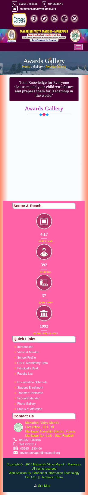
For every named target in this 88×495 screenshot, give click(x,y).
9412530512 (55, 4)
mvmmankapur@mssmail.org (38, 9)
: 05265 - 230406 (29, 440)
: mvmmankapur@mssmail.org (39, 452)
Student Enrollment (30, 387)
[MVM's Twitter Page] (44, 18)
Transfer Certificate (30, 393)
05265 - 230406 (28, 4)
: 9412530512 (26, 444)
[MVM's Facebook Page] (34, 18)
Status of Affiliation (29, 409)
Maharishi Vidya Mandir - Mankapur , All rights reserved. (56, 466)
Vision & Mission (28, 352)
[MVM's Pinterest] (74, 18)
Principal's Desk (28, 368)
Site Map (46, 485)
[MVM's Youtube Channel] (54, 18)
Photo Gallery (26, 403)
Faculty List (25, 373)
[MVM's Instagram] (64, 18)
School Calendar (28, 398)
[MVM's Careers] (19, 20)
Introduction (25, 347)
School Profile (26, 357)
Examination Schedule (32, 382)
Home (26, 66)
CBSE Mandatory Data (32, 363)
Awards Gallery (55, 66)
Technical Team (52, 477)
